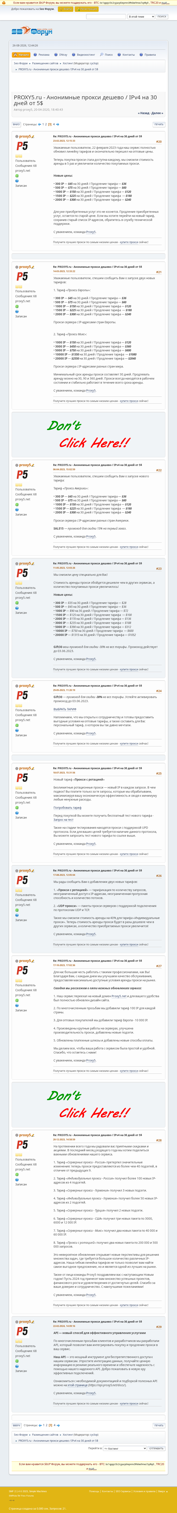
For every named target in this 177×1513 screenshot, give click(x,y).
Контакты (107, 1491)
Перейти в (95, 1448)
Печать (159, 124)
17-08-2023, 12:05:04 (64, 874)
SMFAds (13, 1496)
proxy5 (25, 136)
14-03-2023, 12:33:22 (64, 271)
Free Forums (27, 1496)
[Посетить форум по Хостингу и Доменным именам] (88, 452)
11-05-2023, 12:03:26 (64, 567)
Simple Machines (38, 1491)
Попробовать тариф (68, 808)
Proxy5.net (119, 996)
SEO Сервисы (123, 1491)
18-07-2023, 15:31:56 (64, 772)
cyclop (94, 63)
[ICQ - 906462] (17, 176)
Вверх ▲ (163, 1491)
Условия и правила (144, 1491)
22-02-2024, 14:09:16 (64, 1326)
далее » (157, 113)
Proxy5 (91, 232)
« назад (143, 113)
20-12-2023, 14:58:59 (64, 1139)
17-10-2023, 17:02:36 (64, 965)
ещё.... (165, 3)
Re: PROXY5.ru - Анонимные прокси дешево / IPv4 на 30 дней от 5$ (97, 136)
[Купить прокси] (17, 180)
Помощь (94, 1491)
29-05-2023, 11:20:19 (64, 690)
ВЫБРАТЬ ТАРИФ (65, 709)
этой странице (78, 1385)
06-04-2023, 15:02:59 (64, 469)
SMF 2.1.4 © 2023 (18, 1491)
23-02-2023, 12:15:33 (64, 140)
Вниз (16, 124)
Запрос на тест (63, 820)
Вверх (16, 1425)
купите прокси (129, 242)
